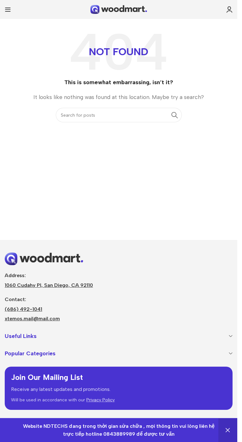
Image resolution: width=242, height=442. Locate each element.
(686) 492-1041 (23, 309)
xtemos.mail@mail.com (32, 319)
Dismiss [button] (227, 430)
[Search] (174, 115)
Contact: (15, 299)
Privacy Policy (100, 400)
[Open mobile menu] (8, 9)
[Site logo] (118, 9)
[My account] (229, 9)
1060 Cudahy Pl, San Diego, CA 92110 (49, 285)
